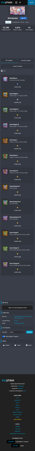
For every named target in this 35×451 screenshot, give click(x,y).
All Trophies (9, 60)
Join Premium (17, 419)
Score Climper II (14, 248)
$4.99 (15, 320)
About (17, 405)
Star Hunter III (14, 171)
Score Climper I (14, 232)
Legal (17, 410)
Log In (31, 2)
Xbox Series (22, 316)
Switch (21, 318)
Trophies (8, 22)
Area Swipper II (14, 109)
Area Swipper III (14, 124)
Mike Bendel (20, 386)
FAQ (18, 398)
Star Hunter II (14, 155)
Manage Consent (17, 412)
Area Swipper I (14, 94)
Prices (22, 22)
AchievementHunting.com (17, 433)
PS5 (18, 318)
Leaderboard (16, 22)
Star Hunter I (13, 140)
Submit (7, 345)
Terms (17, 417)
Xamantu (20, 388)
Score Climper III (14, 263)
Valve (24, 391)
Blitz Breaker (13, 18)
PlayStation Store (19, 323)
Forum (27, 22)
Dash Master (13, 78)
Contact (17, 407)
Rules (17, 402)
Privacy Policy (17, 414)
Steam (16, 316)
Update (29, 332)
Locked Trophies (17, 66)
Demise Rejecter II (15, 202)
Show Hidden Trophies (12, 336)
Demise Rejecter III (15, 217)
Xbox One (28, 316)
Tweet (19, 345)
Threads (17, 426)
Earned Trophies (26, 60)
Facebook (17, 431)
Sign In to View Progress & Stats (17, 307)
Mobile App (17, 400)
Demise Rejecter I (15, 186)
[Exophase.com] (7, 2)
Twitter (17, 429)
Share (30, 345)
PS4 (15, 318)
